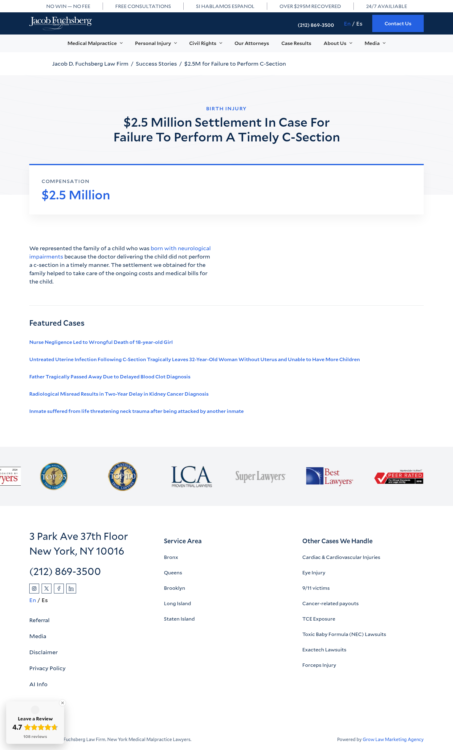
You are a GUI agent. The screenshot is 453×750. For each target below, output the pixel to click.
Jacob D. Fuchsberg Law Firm (90, 63)
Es (359, 23)
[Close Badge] (62, 703)
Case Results (296, 43)
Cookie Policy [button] (185, 725)
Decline (359, 728)
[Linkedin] (71, 588)
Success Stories (156, 63)
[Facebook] (59, 588)
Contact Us (398, 23)
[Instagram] (34, 588)
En (347, 23)
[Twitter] (46, 588)
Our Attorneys (252, 43)
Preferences (308, 728)
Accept (410, 728)
